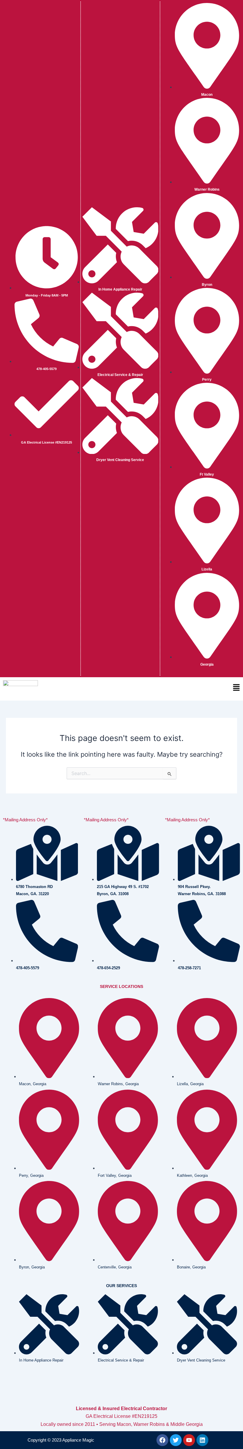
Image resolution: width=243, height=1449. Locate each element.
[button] (194, 688)
